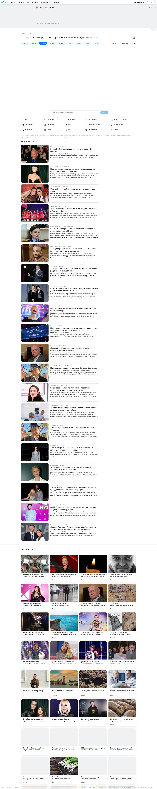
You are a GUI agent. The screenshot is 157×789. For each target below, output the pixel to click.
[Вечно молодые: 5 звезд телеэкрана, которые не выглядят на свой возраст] (64, 712)
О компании (8, 787)
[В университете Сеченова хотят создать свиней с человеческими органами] (122, 712)
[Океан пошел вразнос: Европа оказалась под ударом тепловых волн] (64, 626)
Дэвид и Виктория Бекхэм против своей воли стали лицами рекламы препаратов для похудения (73, 528)
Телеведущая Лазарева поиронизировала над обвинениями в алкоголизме (70, 468)
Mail (3, 787)
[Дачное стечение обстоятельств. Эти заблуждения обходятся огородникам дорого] (122, 770)
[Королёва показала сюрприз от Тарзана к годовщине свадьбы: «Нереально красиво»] (35, 712)
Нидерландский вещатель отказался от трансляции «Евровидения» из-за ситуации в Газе (73, 329)
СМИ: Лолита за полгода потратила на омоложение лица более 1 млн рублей (73, 508)
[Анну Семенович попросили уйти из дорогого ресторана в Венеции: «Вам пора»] (64, 568)
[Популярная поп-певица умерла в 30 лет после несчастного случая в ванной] (93, 568)
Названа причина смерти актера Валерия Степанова (73, 368)
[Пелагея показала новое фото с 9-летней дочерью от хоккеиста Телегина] (64, 741)
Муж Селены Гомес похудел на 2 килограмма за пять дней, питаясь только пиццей (74, 289)
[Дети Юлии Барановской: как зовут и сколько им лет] (35, 741)
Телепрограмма (26, 33)
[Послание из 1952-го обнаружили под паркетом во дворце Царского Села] (122, 597)
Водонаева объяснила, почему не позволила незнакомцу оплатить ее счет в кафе (70, 389)
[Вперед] (154, 7)
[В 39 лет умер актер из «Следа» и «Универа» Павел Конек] (93, 741)
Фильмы (116, 43)
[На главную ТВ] (5, 2)
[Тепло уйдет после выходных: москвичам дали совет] (93, 770)
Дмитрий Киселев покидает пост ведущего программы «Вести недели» (69, 349)
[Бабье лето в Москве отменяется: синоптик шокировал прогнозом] (64, 597)
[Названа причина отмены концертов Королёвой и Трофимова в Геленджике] (35, 597)
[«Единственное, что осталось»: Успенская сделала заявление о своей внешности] (64, 655)
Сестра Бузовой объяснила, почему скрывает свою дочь (73, 190)
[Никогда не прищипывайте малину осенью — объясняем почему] (35, 770)
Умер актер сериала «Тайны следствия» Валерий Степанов (72, 429)
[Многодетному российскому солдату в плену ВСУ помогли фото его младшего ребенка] (35, 568)
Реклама (15, 787)
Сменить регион (92, 38)
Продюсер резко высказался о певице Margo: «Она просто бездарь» (73, 309)
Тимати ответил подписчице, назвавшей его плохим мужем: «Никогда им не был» (73, 409)
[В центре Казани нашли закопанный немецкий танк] (122, 626)
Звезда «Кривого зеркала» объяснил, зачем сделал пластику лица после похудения (73, 250)
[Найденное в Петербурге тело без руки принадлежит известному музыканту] (122, 568)
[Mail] (2, 2)
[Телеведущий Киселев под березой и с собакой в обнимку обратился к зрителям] (93, 597)
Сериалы (125, 43)
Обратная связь (149, 787)
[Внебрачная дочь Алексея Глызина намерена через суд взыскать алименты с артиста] (93, 655)
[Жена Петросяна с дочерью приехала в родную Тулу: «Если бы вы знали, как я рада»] (35, 683)
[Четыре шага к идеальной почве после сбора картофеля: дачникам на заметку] (93, 683)
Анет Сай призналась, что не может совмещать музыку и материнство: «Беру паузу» (71, 448)
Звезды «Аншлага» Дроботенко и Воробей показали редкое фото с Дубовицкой (73, 269)
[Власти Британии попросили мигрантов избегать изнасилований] (64, 683)
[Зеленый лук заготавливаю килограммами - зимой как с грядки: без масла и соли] (64, 770)
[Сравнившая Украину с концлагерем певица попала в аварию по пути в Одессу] (35, 655)
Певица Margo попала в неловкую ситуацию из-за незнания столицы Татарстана (72, 170)
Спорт (134, 43)
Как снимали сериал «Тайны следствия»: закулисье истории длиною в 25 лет (73, 230)
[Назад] (150, 7)
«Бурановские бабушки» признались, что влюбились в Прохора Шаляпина (73, 210)
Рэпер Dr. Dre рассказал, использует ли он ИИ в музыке (71, 150)
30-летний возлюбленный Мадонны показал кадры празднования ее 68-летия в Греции (73, 488)
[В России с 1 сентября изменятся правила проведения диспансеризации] (122, 683)
